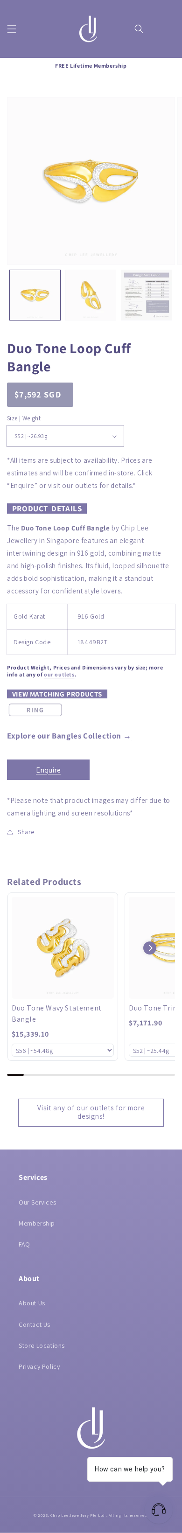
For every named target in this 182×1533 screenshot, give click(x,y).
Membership (37, 1223)
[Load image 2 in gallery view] (91, 295)
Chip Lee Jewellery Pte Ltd (77, 1515)
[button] (11, 29)
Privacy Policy (39, 1366)
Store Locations (42, 1345)
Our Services (37, 1202)
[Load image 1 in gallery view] (35, 295)
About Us (32, 1303)
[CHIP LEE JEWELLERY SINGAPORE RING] (35, 716)
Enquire (48, 770)
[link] (63, 948)
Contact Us (34, 1324)
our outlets (59, 674)
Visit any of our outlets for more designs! (91, 1112)
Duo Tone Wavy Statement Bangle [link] (57, 1013)
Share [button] (26, 832)
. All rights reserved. (127, 1515)
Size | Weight (24, 418)
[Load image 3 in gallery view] (146, 295)
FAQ (24, 1244)
